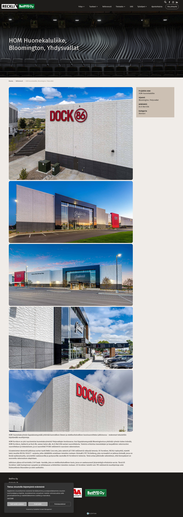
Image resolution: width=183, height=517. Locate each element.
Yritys (80, 7)
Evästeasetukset (60, 504)
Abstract (142, 113)
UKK (131, 7)
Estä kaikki (38, 504)
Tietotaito (119, 7)
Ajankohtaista (157, 7)
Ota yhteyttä (172, 7)
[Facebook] (169, 2)
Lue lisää (10, 498)
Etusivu (11, 81)
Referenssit (107, 7)
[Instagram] (173, 2)
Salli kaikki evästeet (17, 504)
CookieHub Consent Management (42, 509)
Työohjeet (141, 7)
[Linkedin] (176, 2)
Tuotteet (92, 7)
